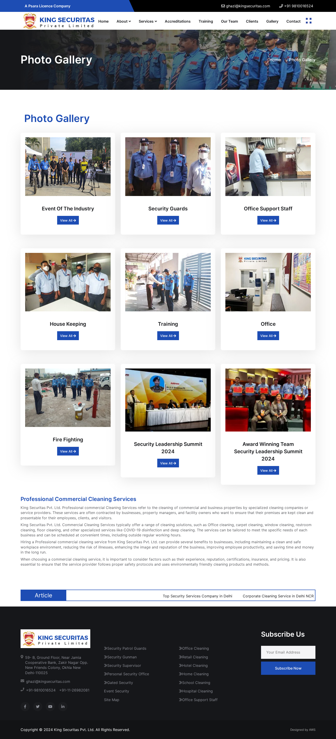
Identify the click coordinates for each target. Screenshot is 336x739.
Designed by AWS (302, 729)
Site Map (111, 699)
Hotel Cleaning (195, 665)
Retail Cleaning (195, 657)
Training (206, 21)
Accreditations (178, 21)
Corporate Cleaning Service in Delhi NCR (251, 596)
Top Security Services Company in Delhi (171, 596)
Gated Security (120, 682)
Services (146, 21)
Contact (293, 21)
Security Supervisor (124, 665)
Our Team (229, 21)
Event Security (116, 691)
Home (103, 21)
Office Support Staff (200, 699)
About (122, 21)
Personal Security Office (128, 674)
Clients (252, 21)
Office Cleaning (195, 648)
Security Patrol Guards (126, 648)
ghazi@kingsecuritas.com (248, 6)
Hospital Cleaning (197, 691)
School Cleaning (196, 682)
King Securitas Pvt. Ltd (73, 729)
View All (66, 220)
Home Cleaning (195, 674)
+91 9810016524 (298, 6)
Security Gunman (122, 657)
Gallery (272, 21)
